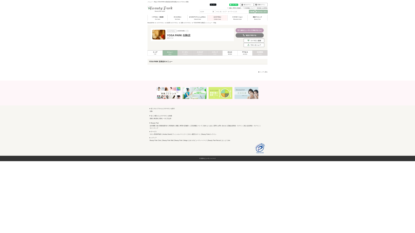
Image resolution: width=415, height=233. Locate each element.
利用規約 (172, 126)
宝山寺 (169, 118)
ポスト (213, 4)
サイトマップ (154, 128)
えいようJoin (226, 140)
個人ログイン (247, 4)
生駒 (151, 111)
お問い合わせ (222, 126)
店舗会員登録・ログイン (235, 126)
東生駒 (156, 118)
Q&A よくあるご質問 (210, 126)
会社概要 (152, 126)
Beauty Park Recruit (214, 140)
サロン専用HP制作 (155, 134)
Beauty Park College (181, 140)
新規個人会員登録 (262, 8)
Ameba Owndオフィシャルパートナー (175, 134)
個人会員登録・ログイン (251, 126)
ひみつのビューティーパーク (198, 140)
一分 (164, 118)
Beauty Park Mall (168, 140)
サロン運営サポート (194, 134)
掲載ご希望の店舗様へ (235, 8)
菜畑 (151, 118)
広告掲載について (249, 8)
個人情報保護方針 (162, 126)
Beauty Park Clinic (155, 140)
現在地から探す (262, 11)
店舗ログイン (261, 4)
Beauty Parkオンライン (209, 134)
